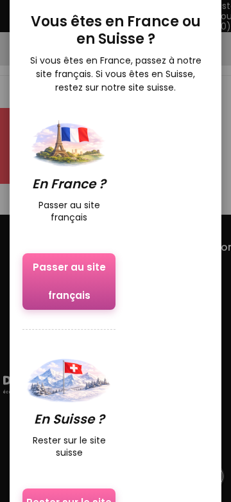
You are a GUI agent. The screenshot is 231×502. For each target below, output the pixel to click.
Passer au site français (69, 281)
